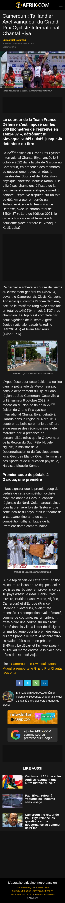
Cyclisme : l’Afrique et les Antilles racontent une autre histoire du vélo (43, 780)
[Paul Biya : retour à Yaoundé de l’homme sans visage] (12, 801)
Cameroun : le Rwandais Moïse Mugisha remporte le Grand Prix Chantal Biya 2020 (32, 668)
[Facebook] (19, 683)
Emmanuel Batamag (14, 39)
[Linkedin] (44, 683)
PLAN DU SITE (42, 888)
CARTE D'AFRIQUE (25, 888)
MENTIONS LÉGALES (43, 891)
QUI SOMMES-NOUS (21, 891)
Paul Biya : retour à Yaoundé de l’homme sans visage (40, 799)
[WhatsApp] (36, 683)
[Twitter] (27, 683)
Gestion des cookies (45, 895)
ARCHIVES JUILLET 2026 (22, 895)
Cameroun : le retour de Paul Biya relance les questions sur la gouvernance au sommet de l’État (42, 821)
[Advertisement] (32, 105)
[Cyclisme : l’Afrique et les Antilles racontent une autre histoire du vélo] (12, 782)
